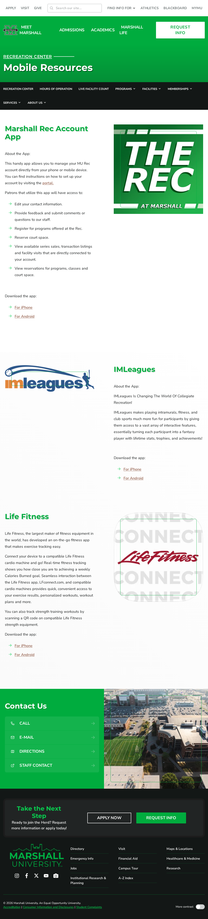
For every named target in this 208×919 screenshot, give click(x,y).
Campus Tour (128, 868)
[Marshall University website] (10, 30)
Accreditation (12, 907)
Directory (77, 849)
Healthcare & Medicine (183, 858)
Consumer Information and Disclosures (48, 907)
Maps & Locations (180, 849)
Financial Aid (128, 858)
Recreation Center (27, 56)
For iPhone (23, 307)
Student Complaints (89, 907)
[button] (121, 8)
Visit (121, 849)
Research (173, 868)
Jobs (73, 868)
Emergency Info (81, 858)
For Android (25, 316)
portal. (48, 183)
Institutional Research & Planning (88, 880)
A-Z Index (125, 878)
